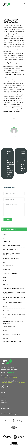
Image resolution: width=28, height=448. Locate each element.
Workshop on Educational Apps (12, 342)
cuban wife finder (11, 42)
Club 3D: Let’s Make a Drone (10, 249)
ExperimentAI (6, 269)
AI (3, 238)
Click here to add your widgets (9, 414)
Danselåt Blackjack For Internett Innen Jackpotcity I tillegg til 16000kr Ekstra (23, 161)
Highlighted (6, 284)
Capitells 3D (6, 242)
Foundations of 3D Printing (10, 273)
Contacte (4, 403)
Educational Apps (8, 266)
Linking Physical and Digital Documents (14, 288)
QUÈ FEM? (4, 400)
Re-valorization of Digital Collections (14, 314)
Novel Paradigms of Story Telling (12, 303)
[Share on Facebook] (9, 118)
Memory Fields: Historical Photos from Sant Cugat (14, 293)
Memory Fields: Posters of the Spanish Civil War (14, 298)
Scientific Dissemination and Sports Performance (13, 322)
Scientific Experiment (9, 327)
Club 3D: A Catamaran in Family (11, 245)
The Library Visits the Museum (11, 334)
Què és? (3, 397)
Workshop (6, 338)
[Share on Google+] (18, 118)
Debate (5, 262)
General (5, 277)
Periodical (6, 306)
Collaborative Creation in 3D (11, 258)
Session (5, 330)
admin (14, 137)
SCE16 (4, 317)
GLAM (4, 281)
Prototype (6, 310)
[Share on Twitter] (14, 118)
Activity (5, 234)
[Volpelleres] (6, 4)
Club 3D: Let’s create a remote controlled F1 (11, 254)
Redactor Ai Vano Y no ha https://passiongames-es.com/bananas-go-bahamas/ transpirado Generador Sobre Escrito (10, 164)
